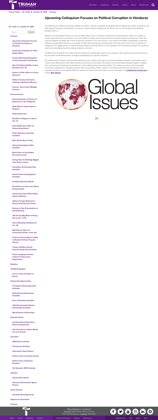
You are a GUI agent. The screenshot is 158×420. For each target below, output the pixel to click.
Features (52, 12)
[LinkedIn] (143, 411)
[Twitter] (121, 411)
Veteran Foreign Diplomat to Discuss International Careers (24, 202)
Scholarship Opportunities (20, 281)
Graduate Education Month (23, 182)
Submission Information (19, 399)
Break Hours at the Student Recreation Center (23, 153)
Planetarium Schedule (21, 346)
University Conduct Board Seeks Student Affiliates (25, 195)
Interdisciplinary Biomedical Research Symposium (23, 323)
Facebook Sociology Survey (23, 395)
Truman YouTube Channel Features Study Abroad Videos (24, 248)
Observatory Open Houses (22, 351)
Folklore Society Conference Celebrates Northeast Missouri (24, 81)
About (133, 5)
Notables (14, 264)
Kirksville (84, 414)
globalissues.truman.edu (137, 70)
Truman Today (14, 12)
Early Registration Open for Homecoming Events (23, 127)
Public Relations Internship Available (23, 134)
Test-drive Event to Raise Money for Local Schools (25, 330)
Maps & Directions (74, 409)
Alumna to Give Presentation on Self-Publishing (25, 209)
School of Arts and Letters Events (25, 356)
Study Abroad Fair (19, 114)
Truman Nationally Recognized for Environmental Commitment (24, 59)
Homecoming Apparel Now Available (23, 146)
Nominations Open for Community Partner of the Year (24, 231)
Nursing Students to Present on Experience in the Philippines (24, 100)
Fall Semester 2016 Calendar (24, 368)
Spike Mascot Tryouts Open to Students (24, 107)
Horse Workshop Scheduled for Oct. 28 (24, 224)
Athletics (115, 5)
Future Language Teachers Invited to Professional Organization (22, 256)
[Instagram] (135, 411)
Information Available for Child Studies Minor (24, 52)
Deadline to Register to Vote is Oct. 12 (24, 119)
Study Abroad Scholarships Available (23, 294)
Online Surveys (16, 390)
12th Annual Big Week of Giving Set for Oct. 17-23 (24, 217)
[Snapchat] (150, 411)
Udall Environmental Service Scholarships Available (23, 306)
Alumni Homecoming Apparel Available (24, 175)
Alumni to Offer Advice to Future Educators (25, 73)
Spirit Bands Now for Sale (22, 140)
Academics (104, 5)
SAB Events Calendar (20, 342)
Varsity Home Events (20, 378)
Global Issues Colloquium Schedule (22, 362)
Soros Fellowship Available (23, 300)
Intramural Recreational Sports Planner (24, 383)
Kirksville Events (17, 317)
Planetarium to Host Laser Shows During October (25, 187)
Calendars (14, 337)
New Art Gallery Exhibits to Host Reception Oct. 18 (25, 66)
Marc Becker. (56, 73)
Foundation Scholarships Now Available (24, 168)
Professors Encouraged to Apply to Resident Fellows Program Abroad (25, 239)
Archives (13, 404)
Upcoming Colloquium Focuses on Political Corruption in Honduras (24, 43)
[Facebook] (113, 411)
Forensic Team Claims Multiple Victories (24, 88)
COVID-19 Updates (18, 269)
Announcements (16, 94)
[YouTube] (128, 411)
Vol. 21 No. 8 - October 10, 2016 (34, 12)
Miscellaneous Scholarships (23, 313)
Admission (93, 5)
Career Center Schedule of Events (23, 275)
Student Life (144, 5)
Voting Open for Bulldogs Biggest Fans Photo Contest (25, 161)
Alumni (125, 5)
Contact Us (86, 409)
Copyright (67, 411)
